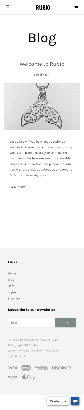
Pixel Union (37, 350)
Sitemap (14, 298)
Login (12, 292)
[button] (7, 7)
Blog (11, 279)
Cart (11, 286)
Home (12, 273)
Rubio (43, 7)
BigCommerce (17, 356)
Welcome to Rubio (42, 64)
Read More (17, 186)
